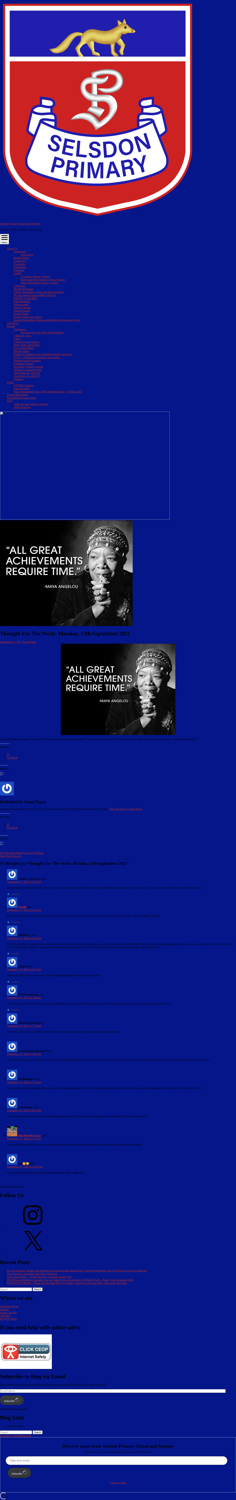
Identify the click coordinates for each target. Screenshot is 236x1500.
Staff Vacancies (22, 407)
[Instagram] (33, 1227)
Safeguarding (21, 304)
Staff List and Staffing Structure (31, 404)
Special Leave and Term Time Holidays (42, 332)
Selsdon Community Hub (28, 369)
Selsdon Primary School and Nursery (20, 223)
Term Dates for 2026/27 (27, 376)
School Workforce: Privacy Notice (39, 282)
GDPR (17, 273)
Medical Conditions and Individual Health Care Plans (43, 354)
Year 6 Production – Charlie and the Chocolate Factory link (39, 1276)
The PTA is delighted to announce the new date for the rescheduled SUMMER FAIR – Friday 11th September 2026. (70, 1280)
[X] (33, 1253)
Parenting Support (24, 363)
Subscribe (9, 1401)
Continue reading (118, 1483)
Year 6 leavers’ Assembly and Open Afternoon (32, 1273)
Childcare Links (22, 335)
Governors (19, 285)
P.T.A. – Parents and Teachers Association (37, 357)
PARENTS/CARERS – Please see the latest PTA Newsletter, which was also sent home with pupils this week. (67, 1283)
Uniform (18, 379)
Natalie (22, 906)
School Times (21, 313)
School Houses (22, 310)
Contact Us (20, 261)
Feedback (19, 270)
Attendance (20, 329)
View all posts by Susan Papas (125, 809)
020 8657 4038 (8, 1318)
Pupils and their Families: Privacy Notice (43, 279)
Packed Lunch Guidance (27, 360)
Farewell (10, 856)
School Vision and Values (28, 317)
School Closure (22, 307)
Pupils (10, 382)
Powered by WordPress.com (15, 1435)
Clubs (17, 338)
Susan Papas (29, 642)
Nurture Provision (23, 289)
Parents (11, 326)
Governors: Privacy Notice (35, 276)
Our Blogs (12, 323)
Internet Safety (22, 351)
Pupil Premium (22, 301)
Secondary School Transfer (28, 366)
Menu (4, 242)
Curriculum (20, 267)
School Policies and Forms (21, 397)
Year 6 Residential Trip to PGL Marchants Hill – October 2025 (48, 391)
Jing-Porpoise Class (29, 1135)
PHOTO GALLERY (25, 298)
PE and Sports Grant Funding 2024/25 (35, 295)
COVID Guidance (24, 385)
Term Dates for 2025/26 (27, 373)
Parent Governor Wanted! (22, 852)
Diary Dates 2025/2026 (26, 345)
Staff (9, 401)
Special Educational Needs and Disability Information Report (47, 320)
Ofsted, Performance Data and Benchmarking (39, 292)
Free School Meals (24, 348)
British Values (21, 257)
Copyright (19, 264)
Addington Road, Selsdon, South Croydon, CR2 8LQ (9, 1311)
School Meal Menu (17, 394)
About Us (12, 248)
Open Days (27, 254)
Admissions (20, 251)
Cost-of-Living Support (26, 341)
